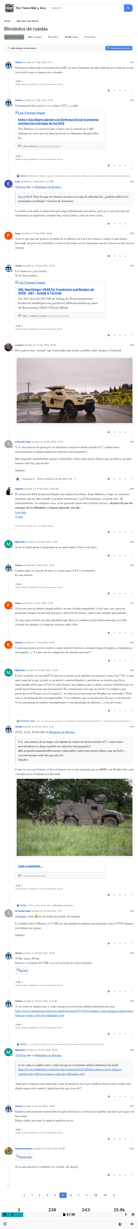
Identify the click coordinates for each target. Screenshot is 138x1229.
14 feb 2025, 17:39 (53, 441)
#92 (132, 642)
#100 (131, 1148)
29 (105, 1195)
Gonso (23, 175)
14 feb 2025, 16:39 (46, 345)
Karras (18, 642)
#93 (132, 670)
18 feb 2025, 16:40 (45, 953)
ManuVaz (20, 541)
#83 (132, 181)
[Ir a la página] (87, 1195)
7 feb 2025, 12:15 (44, 100)
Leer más (20, 512)
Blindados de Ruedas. (48, 187)
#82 (132, 100)
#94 (132, 726)
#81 (132, 62)
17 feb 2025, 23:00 (48, 670)
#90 (132, 565)
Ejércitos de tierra (14, 37)
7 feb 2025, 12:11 (44, 62)
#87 (132, 441)
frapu (18, 233)
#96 (132, 953)
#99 (132, 1106)
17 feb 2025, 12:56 (47, 541)
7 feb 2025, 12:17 (41, 181)
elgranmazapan (23, 1148)
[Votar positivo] (114, 90)
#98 (132, 1050)
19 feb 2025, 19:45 (45, 1106)
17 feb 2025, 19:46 (44, 642)
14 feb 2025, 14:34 (45, 265)
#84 (132, 233)
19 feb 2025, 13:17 (44, 1001)
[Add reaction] (108, 90)
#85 (132, 265)
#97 (132, 1001)
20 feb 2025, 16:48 (55, 1148)
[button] (5, 1224)
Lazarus (19, 345)
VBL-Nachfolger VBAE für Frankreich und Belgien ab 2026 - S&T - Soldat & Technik (56, 291)
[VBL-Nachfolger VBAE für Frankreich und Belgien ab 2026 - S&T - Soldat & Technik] (59, 282)
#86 (132, 345)
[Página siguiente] (113, 1195)
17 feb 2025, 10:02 (46, 488)
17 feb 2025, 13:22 (44, 565)
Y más (19, 516)
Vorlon (18, 62)
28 (95, 1195)
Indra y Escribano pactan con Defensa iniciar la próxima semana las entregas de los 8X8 (58, 121)
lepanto (19, 488)
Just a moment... (30, 866)
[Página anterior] (24, 1195)
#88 (132, 488)
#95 (132, 911)
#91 (132, 603)
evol (17, 181)
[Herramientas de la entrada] (131, 91)
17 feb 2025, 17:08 (43, 603)
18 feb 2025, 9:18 (44, 726)
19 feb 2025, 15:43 (48, 1050)
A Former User (23, 441)
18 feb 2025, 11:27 (53, 911)
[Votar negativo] (125, 90)
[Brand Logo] (9, 8)
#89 (132, 541)
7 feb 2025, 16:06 (43, 233)
